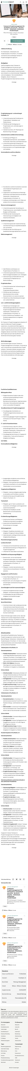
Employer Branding (5, 1033)
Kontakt (17, 1062)
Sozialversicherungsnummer (7, 1060)
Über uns (17, 1048)
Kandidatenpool (4, 1031)
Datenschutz (18, 1053)
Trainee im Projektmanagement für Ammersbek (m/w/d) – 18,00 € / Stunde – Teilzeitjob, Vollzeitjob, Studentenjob (14, 948)
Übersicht (3, 1024)
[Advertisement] (14, 97)
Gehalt (16, 1038)
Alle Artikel (3, 1062)
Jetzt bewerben (18, 41)
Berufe (16, 1029)
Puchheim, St (22, 978)
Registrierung (18, 1046)
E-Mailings (3, 1038)
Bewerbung (17, 1033)
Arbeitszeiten (18, 1040)
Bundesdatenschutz (19, 1055)
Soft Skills (3, 1053)
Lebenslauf (17, 1031)
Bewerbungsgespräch (6, 1046)
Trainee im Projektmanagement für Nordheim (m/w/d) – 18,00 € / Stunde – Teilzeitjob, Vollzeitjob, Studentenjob (14, 921)
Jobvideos (3, 1036)
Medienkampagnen (5, 1040)
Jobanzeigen (4, 1029)
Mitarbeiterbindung (5, 1057)
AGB (16, 1057)
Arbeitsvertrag (18, 1036)
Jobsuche (17, 1027)
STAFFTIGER (14, 24)
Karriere (2, 1055)
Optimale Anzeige (5, 1048)
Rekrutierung (4, 1051)
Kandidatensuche (5, 1027)
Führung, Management (12, 886)
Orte (16, 1051)
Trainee (14, 37)
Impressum (17, 1060)
